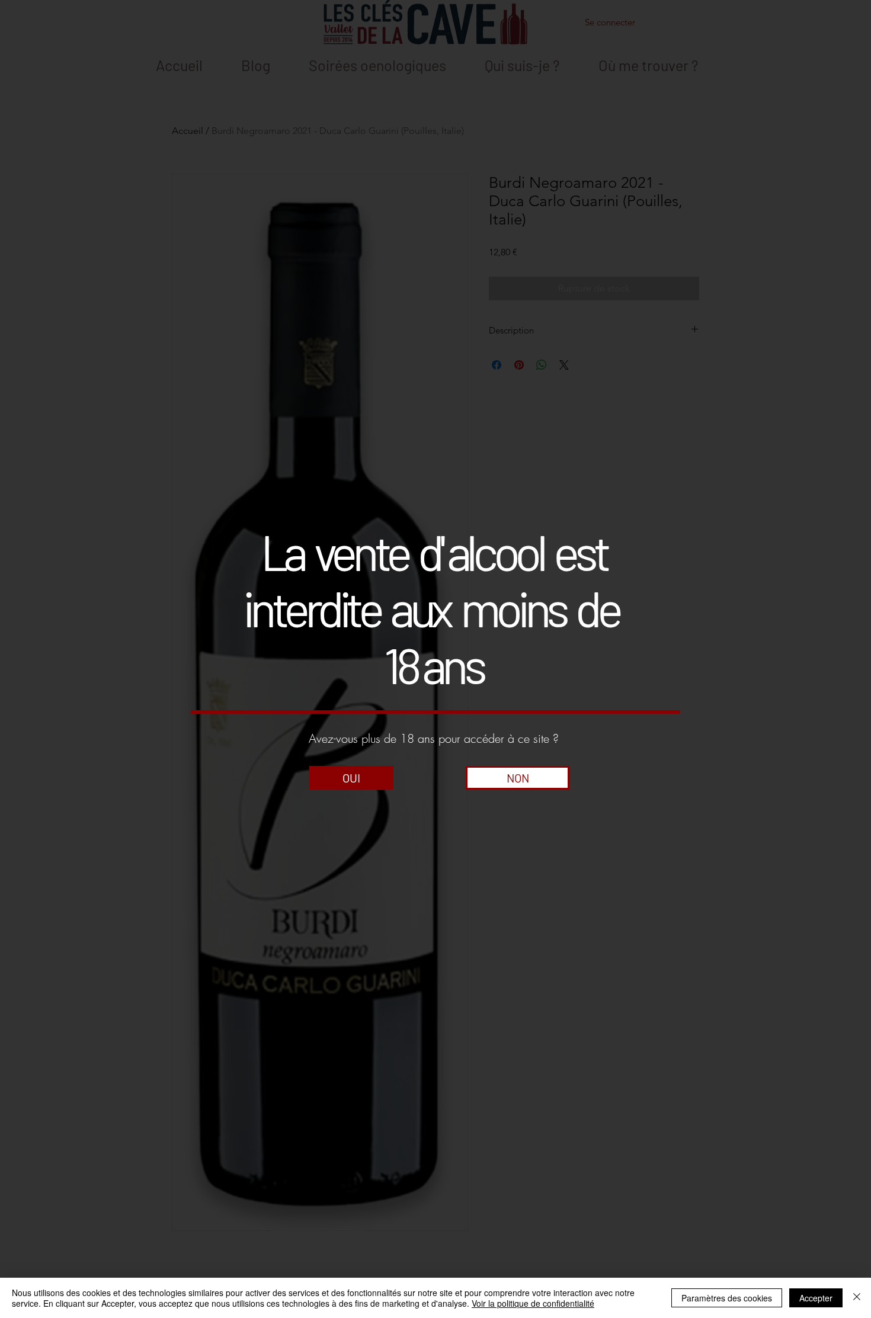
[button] (351, 778)
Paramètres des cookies (726, 1298)
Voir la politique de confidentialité (533, 1303)
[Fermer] (857, 1298)
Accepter (815, 1298)
